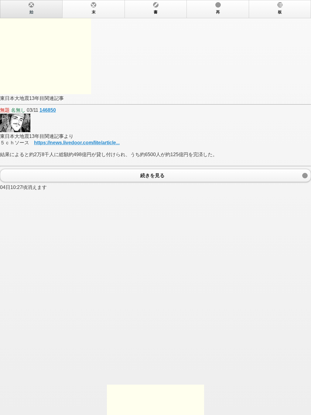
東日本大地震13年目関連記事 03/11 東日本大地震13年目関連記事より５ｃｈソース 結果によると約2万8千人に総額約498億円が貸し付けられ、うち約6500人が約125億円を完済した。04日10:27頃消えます (141, 100)
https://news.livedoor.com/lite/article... (77, 142)
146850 (47, 110)
